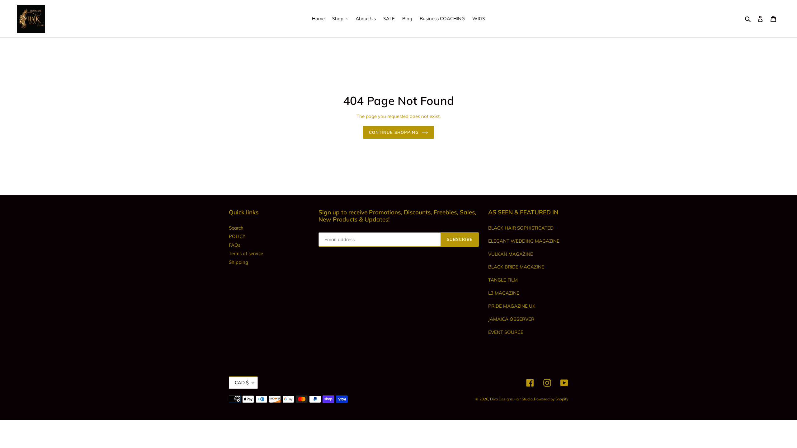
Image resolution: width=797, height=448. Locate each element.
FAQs (234, 245)
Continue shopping (394, 132)
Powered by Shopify (551, 399)
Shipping (238, 262)
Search (236, 228)
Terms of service (246, 253)
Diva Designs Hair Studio (511, 399)
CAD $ (242, 382)
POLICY (237, 236)
